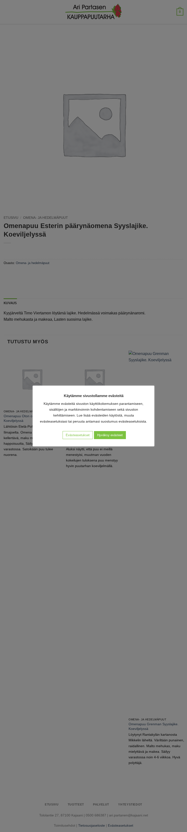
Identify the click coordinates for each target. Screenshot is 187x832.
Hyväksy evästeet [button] (110, 435)
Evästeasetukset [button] (78, 435)
